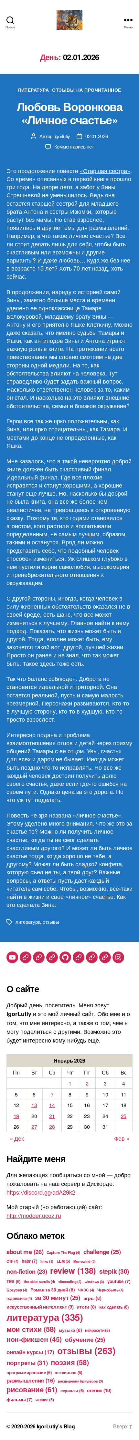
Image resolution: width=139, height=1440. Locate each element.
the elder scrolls (39, 1281)
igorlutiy (62, 136)
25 (123, 1116)
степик (99, 1390)
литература (28, 921)
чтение (45, 1400)
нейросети (97, 1330)
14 (52, 1105)
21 (52, 1116)
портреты (27, 1362)
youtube (119, 1281)
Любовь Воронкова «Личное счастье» (69, 113)
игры (92, 1298)
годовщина (19, 1298)
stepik (114, 1271)
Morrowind (84, 1261)
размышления (30, 1380)
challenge (102, 1251)
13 (34, 1105)
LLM (63, 1261)
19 (16, 1116)
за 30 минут (57, 1297)
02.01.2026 (96, 136)
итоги (86, 1306)
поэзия (70, 1362)
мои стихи (31, 1329)
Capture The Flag (63, 1252)
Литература (33, 90)
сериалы (72, 1390)
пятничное (68, 1372)
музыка (70, 1330)
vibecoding (69, 1281)
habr (29, 1261)
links (46, 1261)
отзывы (51, 921)
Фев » (122, 1138)
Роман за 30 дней (52, 1289)
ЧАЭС (86, 1290)
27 (34, 1126)
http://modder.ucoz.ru (33, 1215)
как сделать (114, 1307)
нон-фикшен (34, 1339)
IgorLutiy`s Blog (56, 1426)
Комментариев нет (74, 146)
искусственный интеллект (40, 1306)
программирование (29, 1372)
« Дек (17, 1138)
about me (25, 1251)
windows (94, 1281)
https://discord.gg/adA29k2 (40, 1192)
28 (52, 1126)
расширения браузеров (80, 1381)
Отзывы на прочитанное (86, 90)
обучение (85, 1339)
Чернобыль (110, 1290)
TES (13, 1281)
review (73, 1270)
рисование (31, 1389)
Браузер (16, 1290)
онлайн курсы (30, 1352)
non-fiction (26, 1271)
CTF (12, 1261)
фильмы (19, 1399)
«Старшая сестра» (105, 170)
